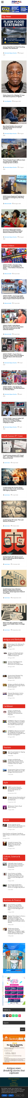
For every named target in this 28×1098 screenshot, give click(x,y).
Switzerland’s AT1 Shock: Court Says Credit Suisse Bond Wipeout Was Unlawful (13, 558)
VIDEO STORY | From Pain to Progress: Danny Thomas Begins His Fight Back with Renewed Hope (13, 356)
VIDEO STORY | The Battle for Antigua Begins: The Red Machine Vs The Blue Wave (13, 388)
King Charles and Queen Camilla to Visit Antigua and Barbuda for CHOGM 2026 (14, 835)
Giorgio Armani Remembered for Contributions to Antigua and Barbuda (16, 798)
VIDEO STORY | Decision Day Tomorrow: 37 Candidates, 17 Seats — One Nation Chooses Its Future (13, 267)
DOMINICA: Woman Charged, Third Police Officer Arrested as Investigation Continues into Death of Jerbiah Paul (16, 722)
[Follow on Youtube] (10, 1015)
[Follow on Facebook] (4, 1015)
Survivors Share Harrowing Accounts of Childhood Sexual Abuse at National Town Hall (12, 231)
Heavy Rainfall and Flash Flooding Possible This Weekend (14, 47)
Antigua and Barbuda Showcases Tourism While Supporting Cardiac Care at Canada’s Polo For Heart (16, 761)
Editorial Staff (7, 203)
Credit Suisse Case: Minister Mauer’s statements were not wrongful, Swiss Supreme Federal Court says (14, 591)
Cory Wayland (7, 101)
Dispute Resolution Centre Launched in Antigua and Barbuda (15, 694)
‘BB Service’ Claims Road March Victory (15, 806)
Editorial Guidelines (14, 1078)
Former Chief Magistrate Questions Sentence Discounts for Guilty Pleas (15, 663)
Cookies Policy (14, 1085)
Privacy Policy (14, 1084)
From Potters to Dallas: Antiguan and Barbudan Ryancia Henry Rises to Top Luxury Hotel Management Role (16, 876)
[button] (2, 2)
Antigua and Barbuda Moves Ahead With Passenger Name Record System (16, 685)
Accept (4, 1095)
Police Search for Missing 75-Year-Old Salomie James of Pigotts (14, 95)
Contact (14, 1082)
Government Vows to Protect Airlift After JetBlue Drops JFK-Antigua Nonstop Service (16, 771)
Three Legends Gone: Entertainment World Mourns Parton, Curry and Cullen (16, 826)
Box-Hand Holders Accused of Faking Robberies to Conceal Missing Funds (12, 127)
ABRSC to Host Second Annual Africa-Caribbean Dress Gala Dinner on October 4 (15, 789)
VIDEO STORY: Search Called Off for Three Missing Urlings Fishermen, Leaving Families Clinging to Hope (13, 420)
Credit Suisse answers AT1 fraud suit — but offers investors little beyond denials (13, 456)
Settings (18, 1095)
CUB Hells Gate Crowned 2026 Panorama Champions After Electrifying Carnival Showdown (16, 865)
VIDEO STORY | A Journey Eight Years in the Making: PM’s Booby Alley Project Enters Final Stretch (13, 297)
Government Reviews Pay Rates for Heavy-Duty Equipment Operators (15, 677)
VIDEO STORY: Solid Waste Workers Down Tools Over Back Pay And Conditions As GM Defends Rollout (13, 327)
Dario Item (7, 462)
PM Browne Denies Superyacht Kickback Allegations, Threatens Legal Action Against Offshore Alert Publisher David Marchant (16, 931)
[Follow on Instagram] (19, 1015)
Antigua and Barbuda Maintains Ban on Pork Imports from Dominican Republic (15, 712)
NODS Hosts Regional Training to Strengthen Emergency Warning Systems (13, 197)
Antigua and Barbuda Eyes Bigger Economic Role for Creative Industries (15, 654)
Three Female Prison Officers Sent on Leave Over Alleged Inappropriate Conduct (14, 161)
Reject (11, 1095)
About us (14, 1080)
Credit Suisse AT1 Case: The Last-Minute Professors (13, 520)
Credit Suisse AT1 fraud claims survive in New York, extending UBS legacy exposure (13, 489)
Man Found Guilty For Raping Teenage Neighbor (16, 752)
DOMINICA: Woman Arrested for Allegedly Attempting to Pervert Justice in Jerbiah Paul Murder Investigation (16, 732)
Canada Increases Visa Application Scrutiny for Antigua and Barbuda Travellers (15, 844)
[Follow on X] (7, 1015)
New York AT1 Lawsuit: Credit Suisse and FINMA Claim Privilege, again (14, 624)
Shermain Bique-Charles (10, 53)
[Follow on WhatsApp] (13, 1015)
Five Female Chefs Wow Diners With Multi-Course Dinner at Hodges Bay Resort (16, 886)
